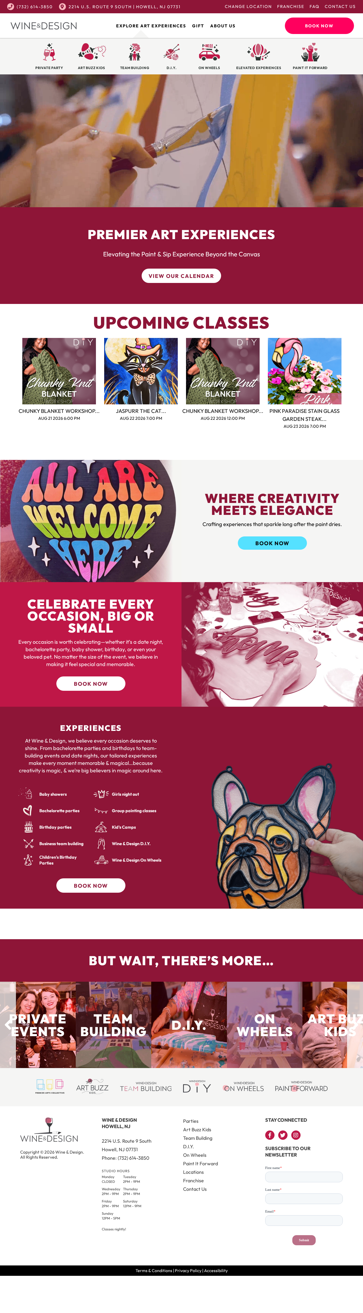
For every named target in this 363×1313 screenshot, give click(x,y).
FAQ (314, 6)
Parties (191, 1121)
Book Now (319, 25)
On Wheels (194, 1155)
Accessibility (216, 1270)
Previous (14, 371)
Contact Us (340, 6)
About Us (222, 25)
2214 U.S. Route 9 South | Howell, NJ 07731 (125, 6)
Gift (198, 25)
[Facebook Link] (270, 1135)
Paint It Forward (200, 1163)
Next (349, 371)
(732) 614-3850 (35, 6)
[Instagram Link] (296, 1135)
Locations (193, 1172)
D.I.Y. (188, 1146)
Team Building (197, 1138)
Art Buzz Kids (197, 1129)
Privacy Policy (188, 1270)
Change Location (248, 6)
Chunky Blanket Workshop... (59, 411)
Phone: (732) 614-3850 (125, 1158)
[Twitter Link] (283, 1135)
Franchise (290, 6)
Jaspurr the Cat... (141, 411)
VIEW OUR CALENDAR (181, 276)
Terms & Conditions (154, 1270)
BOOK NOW (272, 543)
